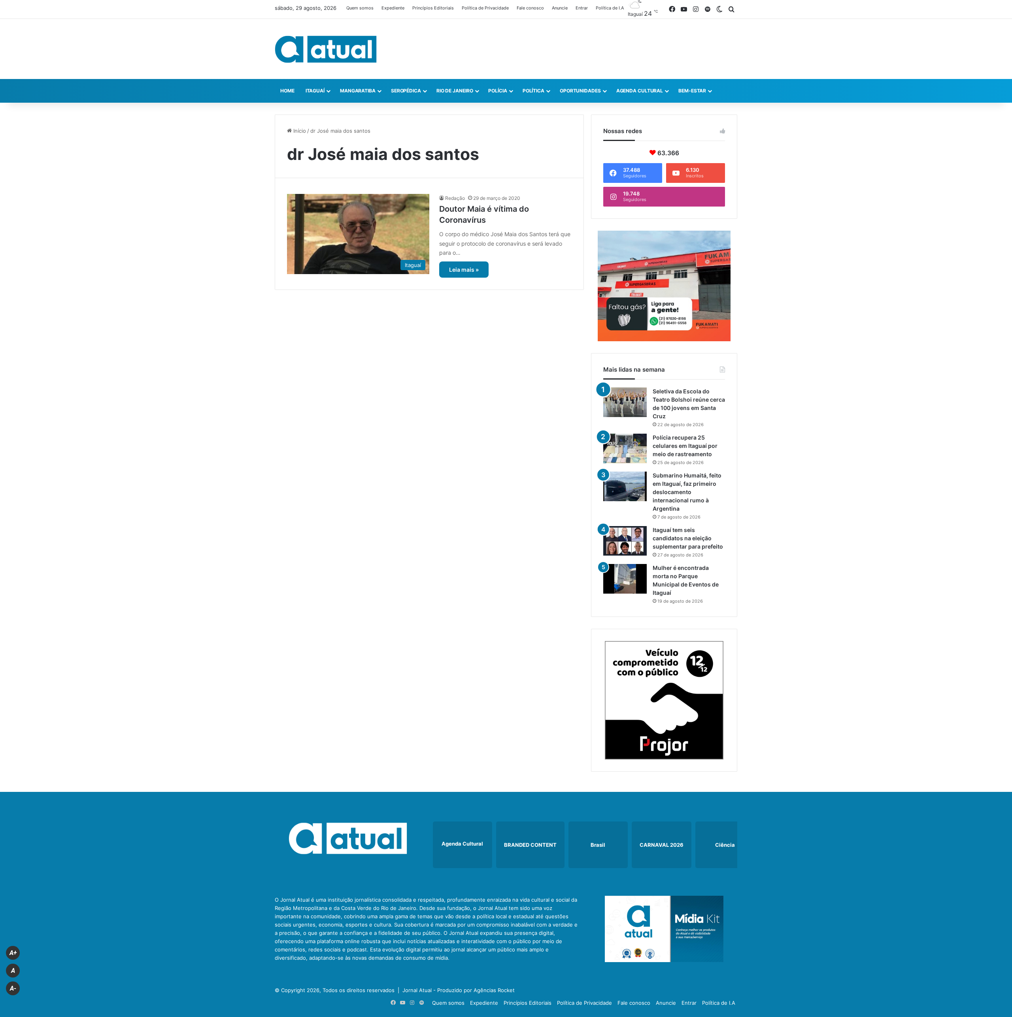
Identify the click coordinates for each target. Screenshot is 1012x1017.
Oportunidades (580, 91)
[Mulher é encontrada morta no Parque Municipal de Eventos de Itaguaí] (625, 579)
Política (533, 91)
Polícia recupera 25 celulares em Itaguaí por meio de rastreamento (685, 445)
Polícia (497, 91)
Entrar (582, 8)
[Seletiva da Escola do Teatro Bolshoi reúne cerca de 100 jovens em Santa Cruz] (625, 402)
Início (299, 131)
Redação (455, 198)
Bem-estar (692, 91)
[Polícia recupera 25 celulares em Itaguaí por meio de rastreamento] (625, 448)
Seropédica (406, 91)
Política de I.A (610, 8)
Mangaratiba (358, 91)
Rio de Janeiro (454, 91)
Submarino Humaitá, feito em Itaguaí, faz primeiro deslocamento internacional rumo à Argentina (687, 492)
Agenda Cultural (639, 91)
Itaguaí (315, 91)
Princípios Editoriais (433, 8)
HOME (287, 91)
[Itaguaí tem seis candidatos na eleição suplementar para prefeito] (625, 541)
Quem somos (360, 8)
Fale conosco (530, 8)
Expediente (392, 8)
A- (13, 988)
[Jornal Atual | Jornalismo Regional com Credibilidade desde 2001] (326, 49)
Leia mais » (464, 269)
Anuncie (560, 8)
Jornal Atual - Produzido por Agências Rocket (458, 990)
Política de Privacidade (485, 8)
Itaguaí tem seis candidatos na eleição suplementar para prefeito (688, 538)
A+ (13, 953)
